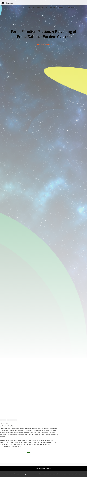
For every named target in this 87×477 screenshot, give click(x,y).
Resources (70, 474)
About (40, 474)
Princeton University (20, 474)
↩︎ (14, 413)
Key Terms (40, 44)
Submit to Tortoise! (80, 474)
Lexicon (64, 474)
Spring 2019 (48, 44)
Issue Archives (56, 474)
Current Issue (47, 474)
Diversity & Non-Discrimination (43, 468)
